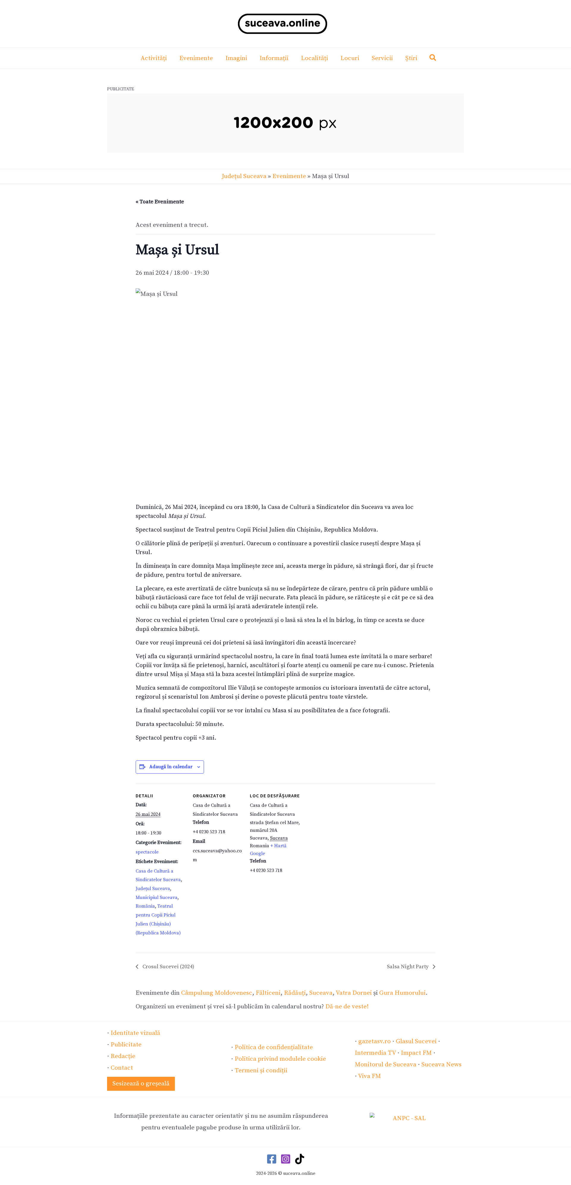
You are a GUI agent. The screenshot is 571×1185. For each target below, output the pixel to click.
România (145, 906)
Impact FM (416, 1053)
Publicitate (126, 1045)
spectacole (147, 852)
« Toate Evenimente (160, 201)
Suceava (320, 993)
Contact (122, 1068)
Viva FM (369, 1076)
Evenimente (289, 176)
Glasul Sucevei (416, 1041)
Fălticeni (268, 993)
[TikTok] (299, 1159)
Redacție (123, 1056)
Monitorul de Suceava (385, 1064)
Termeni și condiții (261, 1070)
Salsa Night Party (408, 966)
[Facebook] (271, 1159)
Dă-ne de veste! (347, 1006)
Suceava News (441, 1064)
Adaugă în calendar (170, 767)
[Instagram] (285, 1159)
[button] (433, 59)
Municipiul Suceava (157, 897)
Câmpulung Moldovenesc (216, 993)
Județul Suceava (244, 176)
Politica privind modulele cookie (280, 1059)
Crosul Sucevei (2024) (167, 966)
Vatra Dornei (354, 993)
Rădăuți (295, 993)
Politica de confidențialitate (274, 1047)
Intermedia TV (375, 1053)
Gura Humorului (402, 993)
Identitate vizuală (135, 1033)
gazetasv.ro (374, 1041)
